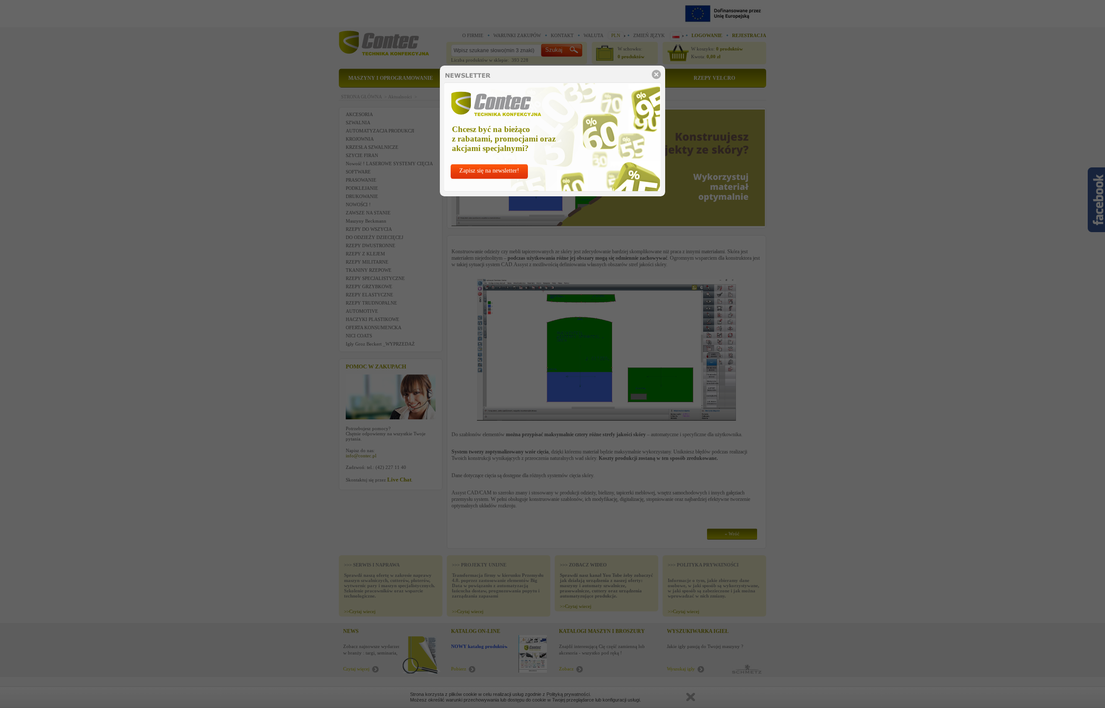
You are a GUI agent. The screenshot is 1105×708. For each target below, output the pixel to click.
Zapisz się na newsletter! (489, 170)
